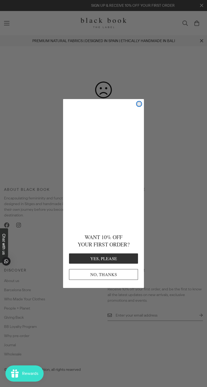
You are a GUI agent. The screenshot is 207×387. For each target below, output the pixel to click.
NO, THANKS (103, 274)
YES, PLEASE (103, 258)
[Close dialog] (139, 104)
